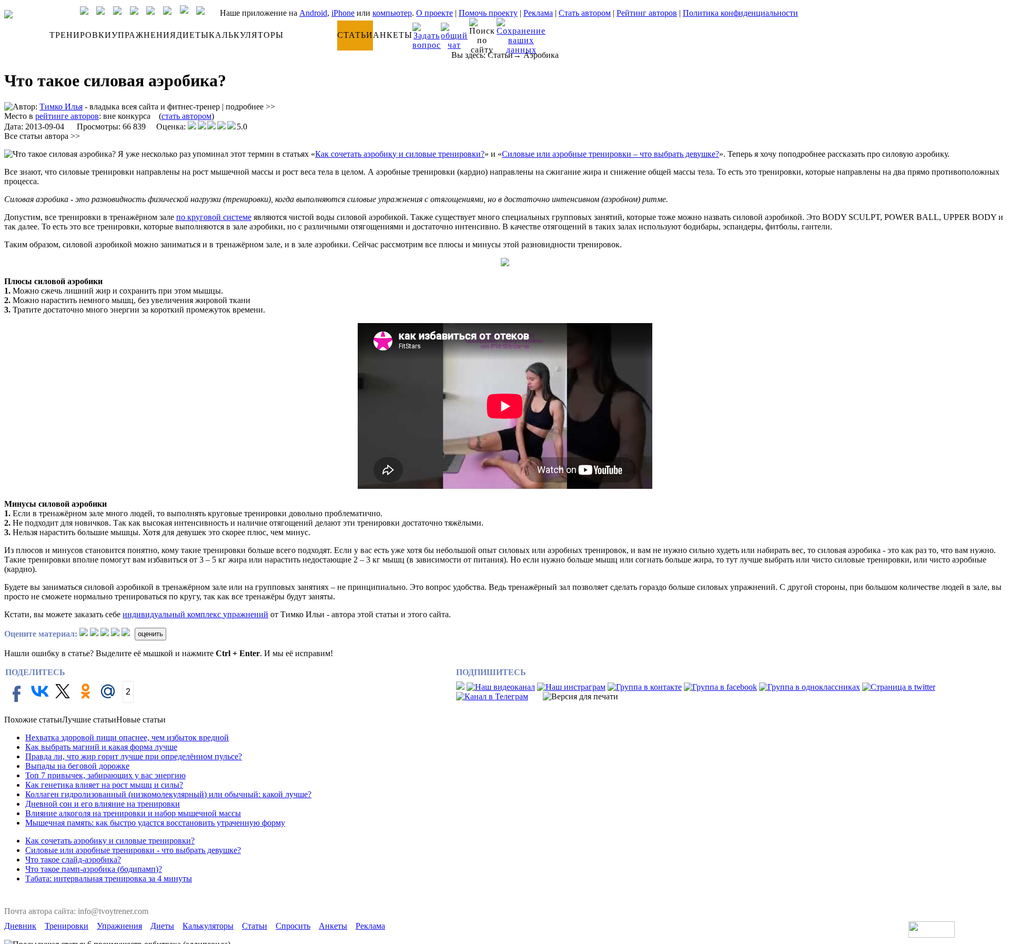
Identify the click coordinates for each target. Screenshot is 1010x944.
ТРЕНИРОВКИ (80, 35)
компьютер (392, 12)
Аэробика (541, 55)
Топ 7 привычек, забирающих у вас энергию (105, 775)
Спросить (293, 925)
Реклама (538, 12)
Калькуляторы (208, 925)
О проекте (434, 12)
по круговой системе (213, 217)
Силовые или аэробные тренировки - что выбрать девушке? (133, 850)
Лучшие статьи (89, 719)
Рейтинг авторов (647, 12)
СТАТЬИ (355, 35)
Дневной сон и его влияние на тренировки (102, 803)
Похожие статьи (33, 719)
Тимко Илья (61, 106)
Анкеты (333, 925)
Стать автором (585, 12)
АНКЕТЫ (392, 35)
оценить (150, 634)
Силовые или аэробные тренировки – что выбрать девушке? (610, 153)
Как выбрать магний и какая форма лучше (101, 746)
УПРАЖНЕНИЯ (144, 35)
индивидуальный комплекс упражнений (195, 614)
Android (313, 12)
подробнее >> (250, 106)
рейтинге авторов (67, 116)
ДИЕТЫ (192, 35)
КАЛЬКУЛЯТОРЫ (246, 35)
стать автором (186, 116)
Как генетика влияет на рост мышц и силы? (104, 784)
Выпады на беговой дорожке (77, 765)
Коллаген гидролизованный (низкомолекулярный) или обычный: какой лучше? (168, 794)
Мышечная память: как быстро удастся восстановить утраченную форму (155, 822)
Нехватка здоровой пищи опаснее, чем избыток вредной (127, 737)
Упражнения (119, 925)
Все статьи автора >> (42, 136)
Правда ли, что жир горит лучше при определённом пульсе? (133, 756)
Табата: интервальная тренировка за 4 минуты (108, 878)
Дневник (20, 925)
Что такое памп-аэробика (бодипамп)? (93, 869)
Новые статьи (141, 719)
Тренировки (66, 925)
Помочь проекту (488, 12)
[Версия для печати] (580, 696)
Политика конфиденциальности (740, 12)
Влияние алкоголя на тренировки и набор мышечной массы (133, 813)
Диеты (162, 925)
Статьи (500, 55)
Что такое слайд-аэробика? (73, 859)
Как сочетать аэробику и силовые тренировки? (399, 153)
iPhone (343, 12)
